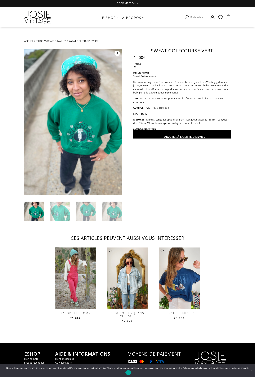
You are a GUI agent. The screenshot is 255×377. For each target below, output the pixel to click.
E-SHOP (109, 18)
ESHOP (39, 41)
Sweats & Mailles (55, 41)
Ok (128, 372)
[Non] (251, 370)
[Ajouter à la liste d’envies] (59, 251)
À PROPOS (131, 18)
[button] (117, 53)
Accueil (28, 41)
